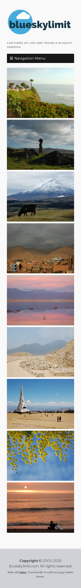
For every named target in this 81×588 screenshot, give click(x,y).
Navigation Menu (30, 58)
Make (22, 572)
